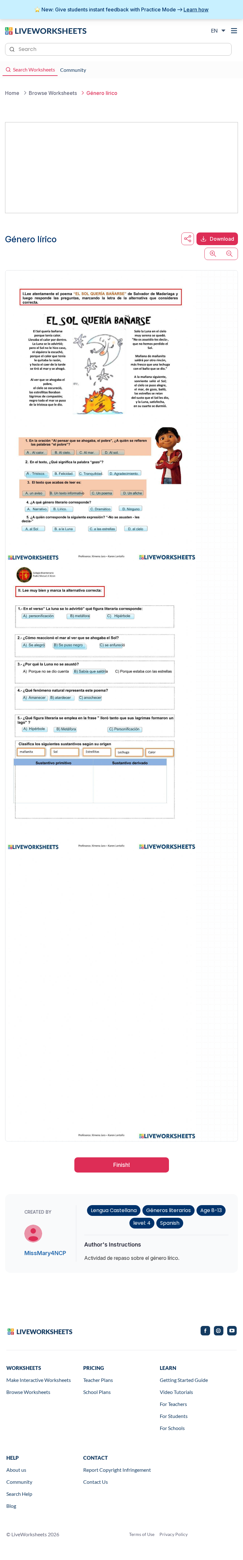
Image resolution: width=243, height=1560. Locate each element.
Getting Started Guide (184, 1380)
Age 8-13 (211, 1210)
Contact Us (95, 1482)
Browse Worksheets (28, 1392)
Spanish (169, 1223)
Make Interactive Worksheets (38, 1380)
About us (16, 1470)
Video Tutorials (176, 1392)
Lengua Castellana (114, 1210)
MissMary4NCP (45, 1253)
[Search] (12, 48)
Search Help (19, 1494)
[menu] (234, 30)
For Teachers (173, 1404)
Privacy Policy (173, 1534)
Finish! (121, 1164)
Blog (11, 1506)
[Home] (45, 30)
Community (19, 1482)
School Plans (97, 1392)
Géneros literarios (168, 1210)
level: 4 (142, 1223)
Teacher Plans (98, 1380)
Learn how (196, 9)
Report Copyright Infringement (117, 1470)
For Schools (172, 1428)
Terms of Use (141, 1534)
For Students (174, 1416)
